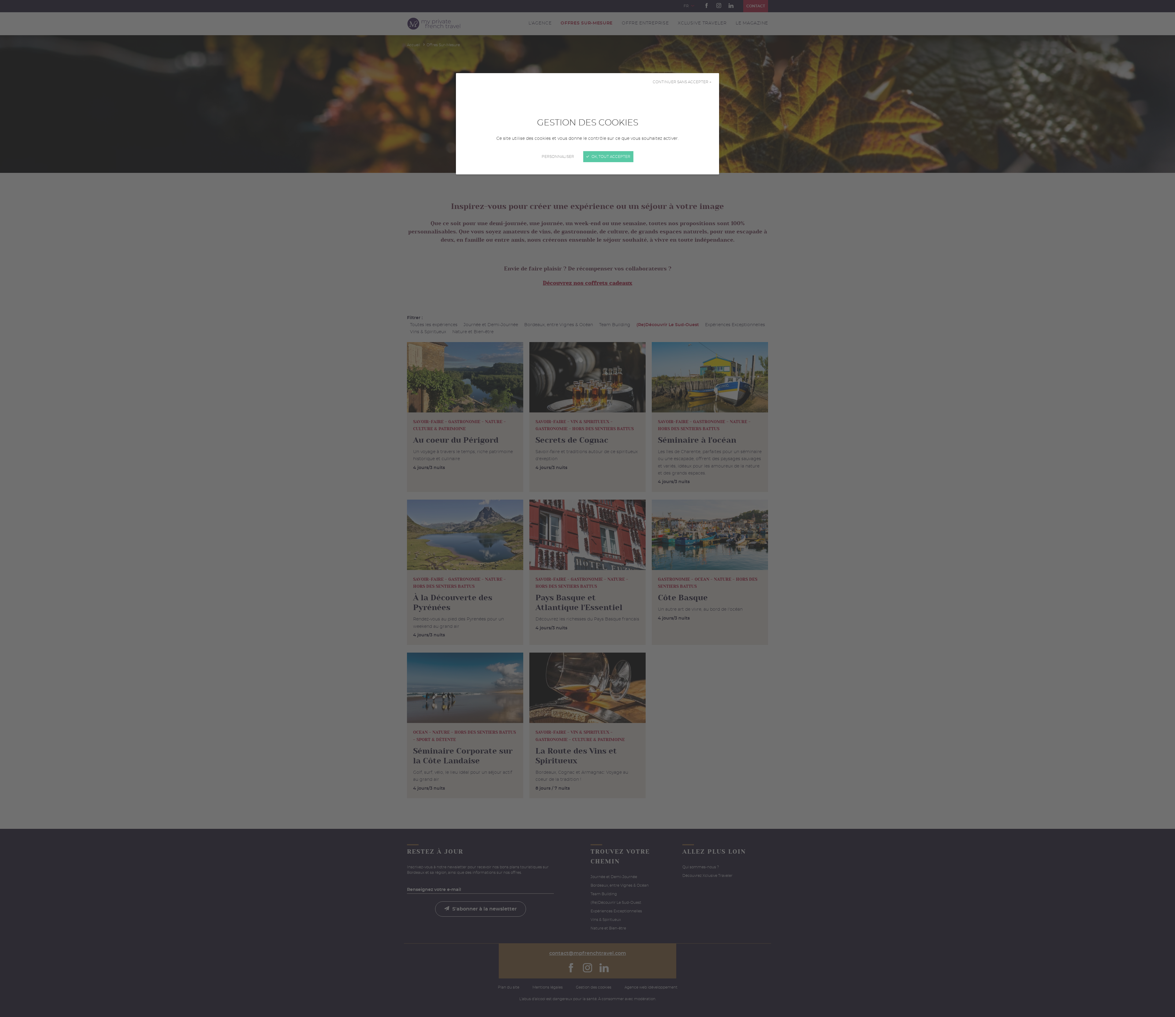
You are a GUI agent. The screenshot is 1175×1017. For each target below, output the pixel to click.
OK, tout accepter (610, 156)
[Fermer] (587, 508)
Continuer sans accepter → (682, 82)
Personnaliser (558, 156)
